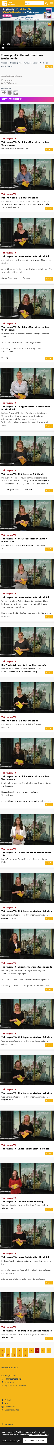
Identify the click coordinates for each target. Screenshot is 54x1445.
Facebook (9, 1424)
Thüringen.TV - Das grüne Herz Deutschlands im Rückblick (25, 408)
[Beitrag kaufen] (15, 92)
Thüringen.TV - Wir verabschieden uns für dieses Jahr (24, 540)
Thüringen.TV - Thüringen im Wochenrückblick (26, 911)
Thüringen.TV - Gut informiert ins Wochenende (26, 966)
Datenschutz (10, 1406)
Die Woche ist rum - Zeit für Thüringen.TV (23, 664)
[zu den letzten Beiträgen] (25, 1355)
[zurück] (8, 1350)
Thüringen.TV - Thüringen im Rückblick (22, 474)
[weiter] (19, 1355)
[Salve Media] (27, 13)
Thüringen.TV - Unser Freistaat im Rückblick (25, 256)
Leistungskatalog (12, 1410)
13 (8, 1355)
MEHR (49, 66)
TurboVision (21, 1385)
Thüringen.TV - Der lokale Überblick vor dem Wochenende (25, 143)
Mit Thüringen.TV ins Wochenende (19, 197)
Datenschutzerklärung (39, 1434)
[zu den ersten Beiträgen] (2, 1350)
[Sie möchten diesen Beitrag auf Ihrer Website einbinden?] (9, 92)
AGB (6, 1403)
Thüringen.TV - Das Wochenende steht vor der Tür (26, 854)
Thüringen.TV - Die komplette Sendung (22, 1201)
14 (14, 1355)
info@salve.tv (10, 1375)
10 (43, 1350)
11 (49, 1350)
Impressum (9, 1382)
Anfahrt (8, 1400)
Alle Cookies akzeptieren (35, 1440)
